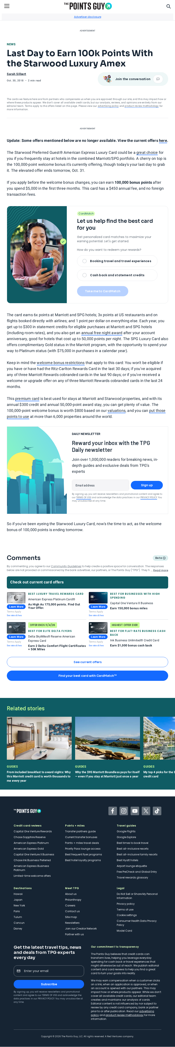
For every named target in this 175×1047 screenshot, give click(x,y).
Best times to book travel (132, 843)
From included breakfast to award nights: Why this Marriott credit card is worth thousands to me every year (39, 776)
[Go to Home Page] (88, 6)
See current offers (88, 662)
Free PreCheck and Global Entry (137, 872)
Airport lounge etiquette (132, 866)
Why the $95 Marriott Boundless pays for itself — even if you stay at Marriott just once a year (107, 774)
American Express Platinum (31, 843)
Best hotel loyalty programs (83, 860)
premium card (27, 398)
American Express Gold (29, 848)
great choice (147, 152)
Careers (70, 905)
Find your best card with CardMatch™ (87, 676)
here (163, 140)
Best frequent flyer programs (83, 854)
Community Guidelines (66, 566)
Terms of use (125, 909)
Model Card (124, 930)
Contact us (72, 911)
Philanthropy (73, 900)
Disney (18, 928)
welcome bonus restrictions (61, 362)
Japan (18, 900)
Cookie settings (127, 915)
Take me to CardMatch (102, 291)
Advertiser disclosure (87, 17)
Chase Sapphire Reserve (29, 837)
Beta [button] (158, 558)
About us (71, 894)
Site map (71, 917)
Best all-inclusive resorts (133, 848)
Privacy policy (126, 904)
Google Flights (126, 831)
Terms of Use (83, 497)
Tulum (18, 917)
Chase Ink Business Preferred (32, 860)
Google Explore (126, 837)
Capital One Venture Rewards (33, 831)
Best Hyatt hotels (127, 860)
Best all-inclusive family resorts (137, 854)
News (11, 44)
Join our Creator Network (81, 928)
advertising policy (108, 105)
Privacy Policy (148, 497)
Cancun (19, 923)
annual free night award (101, 332)
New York (19, 905)
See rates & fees (14, 615)
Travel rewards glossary (132, 877)
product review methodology (142, 105)
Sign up (147, 485)
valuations (116, 410)
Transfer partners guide (80, 831)
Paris (17, 911)
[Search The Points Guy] (168, 6)
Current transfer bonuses (81, 837)
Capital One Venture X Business (34, 854)
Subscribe (49, 984)
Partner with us (74, 934)
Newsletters (72, 923)
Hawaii (18, 894)
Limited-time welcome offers (32, 876)
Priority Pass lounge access (83, 848)
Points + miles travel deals (82, 843)
